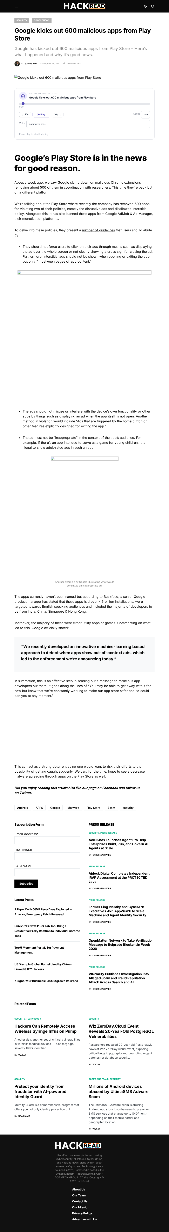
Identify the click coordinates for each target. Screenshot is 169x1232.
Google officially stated (50, 628)
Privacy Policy (82, 1213)
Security (21, 20)
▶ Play (41, 114)
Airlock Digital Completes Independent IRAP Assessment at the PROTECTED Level (119, 877)
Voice (22, 123)
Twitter (25, 793)
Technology (33, 1019)
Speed (136, 113)
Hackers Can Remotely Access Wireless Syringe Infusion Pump (45, 1029)
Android (22, 807)
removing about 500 (30, 187)
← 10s (25, 114)
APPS (39, 807)
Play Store (59, 204)
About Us (78, 1189)
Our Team (79, 1195)
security (128, 807)
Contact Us (80, 1201)
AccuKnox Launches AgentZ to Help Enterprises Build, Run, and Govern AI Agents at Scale (118, 844)
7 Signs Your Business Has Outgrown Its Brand (46, 981)
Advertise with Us (84, 1219)
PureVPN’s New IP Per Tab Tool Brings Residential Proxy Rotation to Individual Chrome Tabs (47, 931)
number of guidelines (98, 230)
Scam (111, 807)
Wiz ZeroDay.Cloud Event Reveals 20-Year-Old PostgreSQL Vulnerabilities (121, 1031)
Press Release (108, 833)
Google (55, 807)
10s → (57, 114)
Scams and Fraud (99, 1079)
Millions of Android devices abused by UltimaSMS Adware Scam (119, 1091)
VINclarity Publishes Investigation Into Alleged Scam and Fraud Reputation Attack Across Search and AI (119, 978)
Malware (73, 807)
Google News (41, 20)
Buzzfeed (111, 597)
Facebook (110, 788)
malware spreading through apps (40, 776)
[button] (16, 6)
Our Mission (80, 1207)
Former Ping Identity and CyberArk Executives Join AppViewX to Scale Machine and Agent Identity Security (117, 911)
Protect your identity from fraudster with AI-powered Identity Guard (40, 1091)
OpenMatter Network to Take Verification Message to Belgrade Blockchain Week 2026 (121, 944)
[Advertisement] (84, 375)
